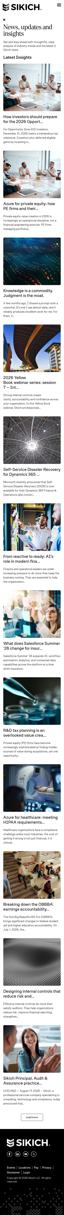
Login (26, 1172)
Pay (36, 1167)
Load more (32, 1117)
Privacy (46, 1167)
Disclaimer (13, 1172)
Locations (24, 1167)
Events (11, 1167)
